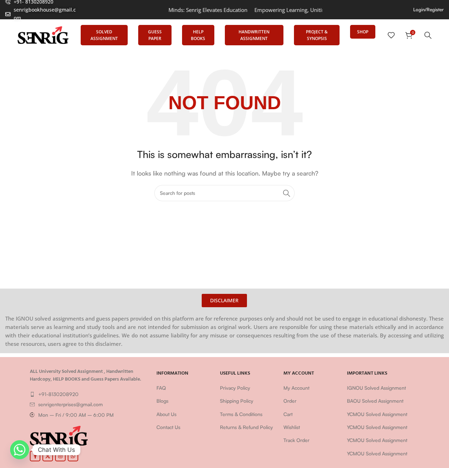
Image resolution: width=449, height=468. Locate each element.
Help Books (198, 35)
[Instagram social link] (60, 456)
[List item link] (89, 394)
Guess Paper (155, 35)
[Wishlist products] (391, 35)
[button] (224, 300)
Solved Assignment (104, 35)
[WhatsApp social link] (73, 456)
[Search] (428, 35)
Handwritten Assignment (254, 35)
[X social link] (47, 456)
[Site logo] (43, 34)
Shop (362, 32)
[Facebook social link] (35, 456)
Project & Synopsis (317, 35)
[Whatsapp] (19, 449)
